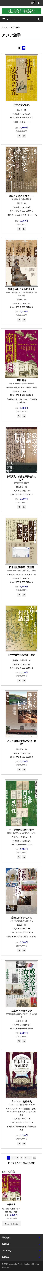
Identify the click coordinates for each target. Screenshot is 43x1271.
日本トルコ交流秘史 (21, 1101)
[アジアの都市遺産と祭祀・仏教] (21, 714)
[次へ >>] (34, 1158)
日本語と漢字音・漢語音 (21, 567)
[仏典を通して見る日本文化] (21, 262)
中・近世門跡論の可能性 (21, 830)
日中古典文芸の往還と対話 (21, 655)
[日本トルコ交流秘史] (21, 1075)
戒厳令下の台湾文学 (21, 1010)
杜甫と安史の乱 (22, 104)
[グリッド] (19, 48)
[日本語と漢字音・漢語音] (21, 541)
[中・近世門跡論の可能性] (21, 803)
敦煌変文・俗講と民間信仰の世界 (21, 478)
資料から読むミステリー (21, 196)
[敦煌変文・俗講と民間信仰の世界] (21, 450)
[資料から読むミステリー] (21, 169)
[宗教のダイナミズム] (21, 891)
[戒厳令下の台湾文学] (21, 984)
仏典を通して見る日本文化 (21, 289)
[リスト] (23, 48)
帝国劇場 (21, 380)
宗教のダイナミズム (21, 917)
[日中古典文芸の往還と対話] (21, 628)
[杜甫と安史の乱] (21, 78)
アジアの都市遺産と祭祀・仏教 (21, 742)
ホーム (4, 27)
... (30, 1158)
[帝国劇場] (21, 353)
